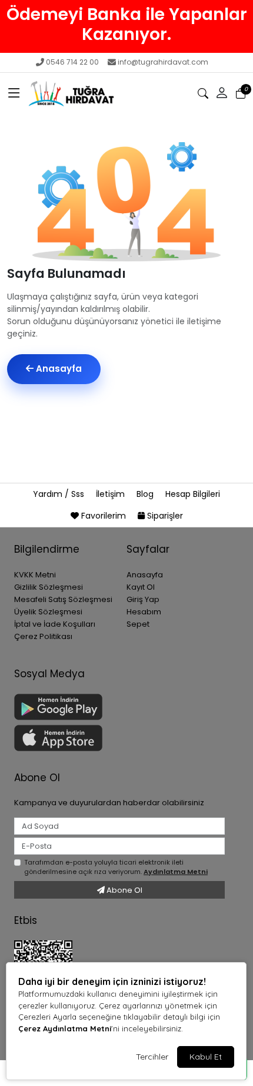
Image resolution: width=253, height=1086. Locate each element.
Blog (146, 494)
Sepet (137, 624)
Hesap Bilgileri (192, 494)
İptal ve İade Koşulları (54, 624)
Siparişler (164, 516)
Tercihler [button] (152, 1056)
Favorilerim (103, 516)
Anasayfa (58, 368)
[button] (14, 93)
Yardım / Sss (59, 494)
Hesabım (143, 611)
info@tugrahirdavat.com (163, 62)
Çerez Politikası (43, 636)
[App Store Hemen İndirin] (63, 738)
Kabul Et (205, 1056)
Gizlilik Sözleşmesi (48, 587)
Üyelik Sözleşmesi (48, 611)
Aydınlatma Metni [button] (176, 871)
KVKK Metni (35, 574)
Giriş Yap (142, 599)
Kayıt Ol (140, 587)
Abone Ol (123, 890)
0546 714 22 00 (72, 62)
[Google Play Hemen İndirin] (63, 707)
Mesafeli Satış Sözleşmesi (63, 599)
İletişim (111, 494)
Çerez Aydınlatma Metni (64, 1028)
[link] (126, 24)
